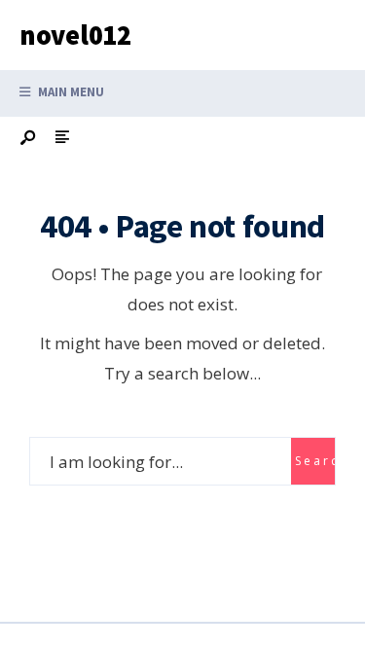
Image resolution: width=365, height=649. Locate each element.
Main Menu (69, 92)
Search (315, 460)
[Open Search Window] (29, 138)
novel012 (75, 35)
